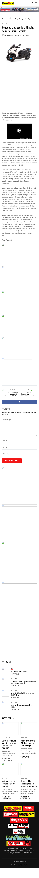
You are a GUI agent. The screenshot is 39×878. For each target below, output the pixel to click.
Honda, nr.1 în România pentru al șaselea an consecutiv (28, 783)
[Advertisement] (19, 90)
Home (3, 19)
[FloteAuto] (11, 814)
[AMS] (28, 808)
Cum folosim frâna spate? (19, 671)
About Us (20, 865)
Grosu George (9, 35)
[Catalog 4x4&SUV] (18, 843)
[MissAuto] (19, 831)
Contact (26, 865)
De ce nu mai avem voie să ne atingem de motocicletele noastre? (23, 682)
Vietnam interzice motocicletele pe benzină (21, 706)
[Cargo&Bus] (19, 820)
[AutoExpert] (13, 808)
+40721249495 (9, 850)
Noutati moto (9, 19)
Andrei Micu (7, 758)
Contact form (27, 853)
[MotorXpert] (26, 814)
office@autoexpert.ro (19, 848)
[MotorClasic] (18, 826)
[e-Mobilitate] (19, 837)
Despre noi (13, 865)
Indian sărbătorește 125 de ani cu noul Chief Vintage (22, 694)
